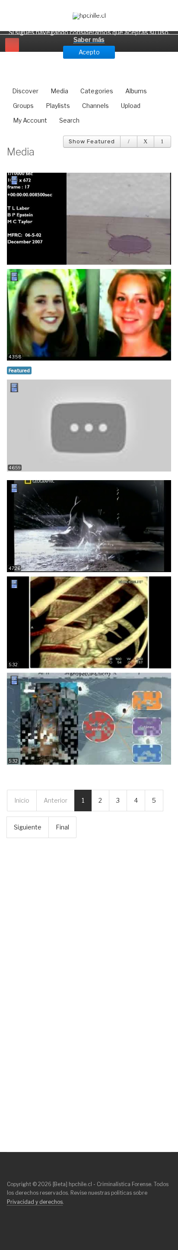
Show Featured (92, 141)
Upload (130, 105)
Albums (136, 91)
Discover (25, 91)
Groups (23, 105)
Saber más (89, 39)
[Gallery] (145, 142)
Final (62, 827)
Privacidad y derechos (35, 1202)
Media (59, 91)
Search (69, 120)
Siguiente (27, 827)
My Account (30, 120)
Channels (95, 105)
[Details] (128, 142)
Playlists (58, 105)
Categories (96, 91)
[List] (162, 142)
